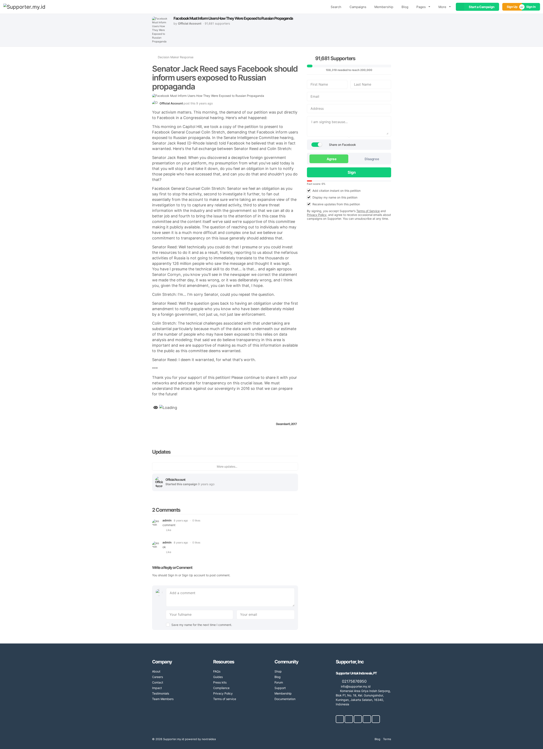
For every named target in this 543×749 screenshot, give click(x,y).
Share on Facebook (342, 144)
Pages (421, 6)
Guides (218, 677)
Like (168, 530)
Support (280, 688)
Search (336, 7)
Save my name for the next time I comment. (201, 625)
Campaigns (358, 7)
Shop (278, 671)
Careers (157, 677)
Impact (157, 688)
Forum (278, 682)
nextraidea (209, 739)
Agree (331, 159)
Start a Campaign (481, 7)
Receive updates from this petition (336, 204)
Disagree (371, 159)
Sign (351, 172)
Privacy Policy (223, 693)
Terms (387, 739)
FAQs (216, 671)
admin (167, 520)
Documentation (284, 699)
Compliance (221, 688)
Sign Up (512, 6)
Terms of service (224, 699)
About (156, 671)
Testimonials (160, 693)
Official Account (175, 480)
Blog (405, 7)
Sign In (531, 6)
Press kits (220, 682)
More (442, 6)
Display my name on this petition (334, 197)
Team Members (163, 699)
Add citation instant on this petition (336, 190)
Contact (157, 682)
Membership (383, 7)
